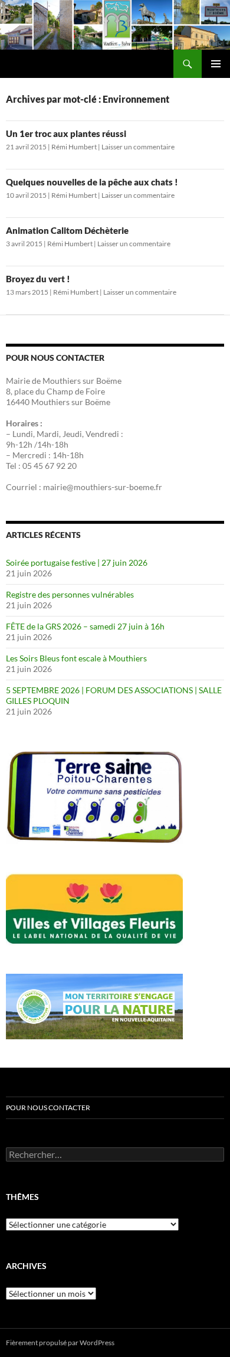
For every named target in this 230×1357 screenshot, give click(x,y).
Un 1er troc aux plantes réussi (66, 133)
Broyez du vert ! (38, 278)
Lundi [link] (22, 434)
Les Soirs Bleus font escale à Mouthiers (76, 658)
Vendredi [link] (102, 434)
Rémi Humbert (74, 146)
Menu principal (216, 64)
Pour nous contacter (48, 1107)
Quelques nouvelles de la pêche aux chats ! (92, 182)
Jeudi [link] (72, 434)
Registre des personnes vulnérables (70, 594)
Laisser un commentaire (138, 146)
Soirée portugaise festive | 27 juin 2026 (76, 562)
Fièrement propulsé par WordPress (60, 1342)
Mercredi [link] (29, 455)
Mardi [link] (48, 434)
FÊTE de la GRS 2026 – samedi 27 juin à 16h (85, 626)
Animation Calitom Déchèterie (67, 230)
